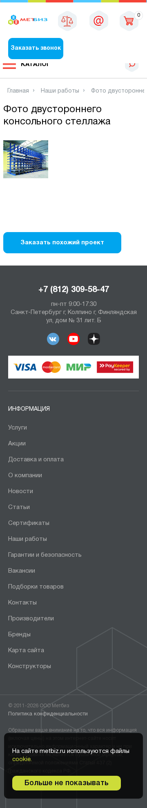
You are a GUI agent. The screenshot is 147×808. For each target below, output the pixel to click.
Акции (17, 444)
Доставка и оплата (36, 460)
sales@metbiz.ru (99, 20)
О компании (25, 475)
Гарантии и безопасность (45, 555)
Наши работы (27, 539)
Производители (31, 619)
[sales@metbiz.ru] (99, 20)
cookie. (22, 759)
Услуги (17, 428)
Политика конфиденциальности (48, 714)
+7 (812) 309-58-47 (73, 290)
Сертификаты (28, 523)
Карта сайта (26, 650)
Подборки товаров (36, 587)
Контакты (22, 603)
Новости (20, 491)
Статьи (19, 507)
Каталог (35, 64)
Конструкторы (29, 666)
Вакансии (21, 571)
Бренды (19, 635)
